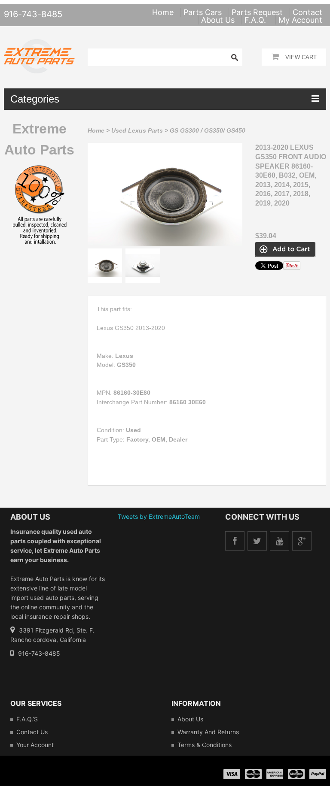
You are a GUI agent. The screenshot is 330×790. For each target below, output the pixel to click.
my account (300, 19)
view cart (301, 57)
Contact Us (32, 732)
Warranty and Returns (208, 732)
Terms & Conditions (204, 744)
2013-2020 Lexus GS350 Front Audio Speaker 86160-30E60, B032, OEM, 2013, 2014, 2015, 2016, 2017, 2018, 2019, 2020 (290, 175)
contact (307, 12)
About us (190, 719)
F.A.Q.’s (27, 719)
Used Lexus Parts (137, 130)
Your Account (35, 744)
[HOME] (39, 44)
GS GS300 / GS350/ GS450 (207, 130)
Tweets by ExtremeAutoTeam (159, 516)
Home (96, 130)
